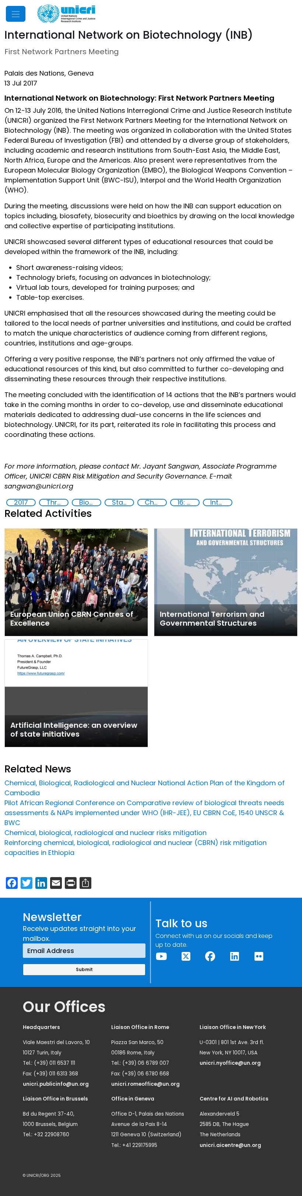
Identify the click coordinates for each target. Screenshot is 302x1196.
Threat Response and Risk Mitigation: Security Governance (57, 502)
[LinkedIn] (234, 956)
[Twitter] (186, 956)
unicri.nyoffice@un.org (231, 1063)
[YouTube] (161, 956)
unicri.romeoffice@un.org (146, 1084)
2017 (21, 502)
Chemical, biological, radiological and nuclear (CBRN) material (155, 502)
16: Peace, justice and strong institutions (188, 502)
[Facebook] (210, 956)
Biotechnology (90, 502)
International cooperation (221, 502)
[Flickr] (259, 956)
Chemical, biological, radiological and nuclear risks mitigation (105, 832)
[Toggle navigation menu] (15, 14)
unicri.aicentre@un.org (231, 1145)
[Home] (66, 14)
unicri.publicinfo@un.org (56, 1084)
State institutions (122, 502)
